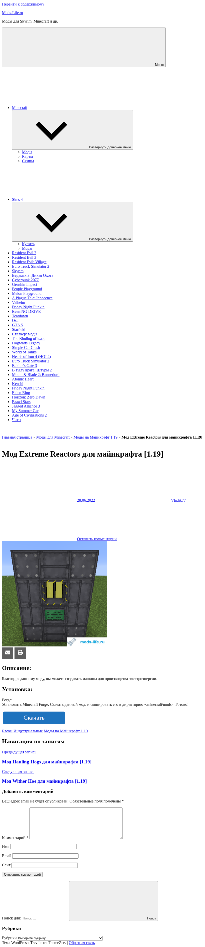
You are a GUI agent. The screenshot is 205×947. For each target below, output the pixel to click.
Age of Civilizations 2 (29, 415)
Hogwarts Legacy (26, 343)
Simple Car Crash (26, 347)
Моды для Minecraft (53, 437)
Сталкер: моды (24, 334)
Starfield (18, 329)
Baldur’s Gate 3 (24, 365)
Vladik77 (178, 500)
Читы (16, 420)
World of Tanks (24, 352)
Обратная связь (82, 942)
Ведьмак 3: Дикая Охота (32, 275)
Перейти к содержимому (23, 4)
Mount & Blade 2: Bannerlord (36, 374)
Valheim (18, 302)
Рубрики (9, 938)
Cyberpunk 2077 (25, 280)
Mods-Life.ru (12, 13)
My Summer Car (25, 411)
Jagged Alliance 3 (26, 406)
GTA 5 (17, 325)
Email (6, 856)
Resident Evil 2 (24, 253)
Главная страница (17, 437)
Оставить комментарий (97, 539)
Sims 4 (17, 199)
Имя (5, 846)
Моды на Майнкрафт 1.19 (96, 437)
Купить (28, 244)
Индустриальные (28, 731)
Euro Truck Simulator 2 (30, 266)
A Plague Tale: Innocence (32, 298)
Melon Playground (27, 293)
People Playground (27, 289)
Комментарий (15, 838)
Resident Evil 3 (24, 257)
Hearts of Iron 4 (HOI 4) (31, 356)
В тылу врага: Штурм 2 (32, 370)
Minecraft (19, 107)
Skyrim (18, 271)
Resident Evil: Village (29, 262)
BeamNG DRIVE (26, 311)
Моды (27, 152)
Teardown (20, 316)
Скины (28, 161)
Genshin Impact (24, 284)
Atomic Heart (23, 379)
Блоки (7, 731)
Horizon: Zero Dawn (28, 397)
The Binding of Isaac (28, 338)
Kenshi (17, 383)
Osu (15, 320)
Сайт (6, 865)
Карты (27, 156)
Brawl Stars (21, 401)
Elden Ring (21, 392)
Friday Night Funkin (28, 307)
